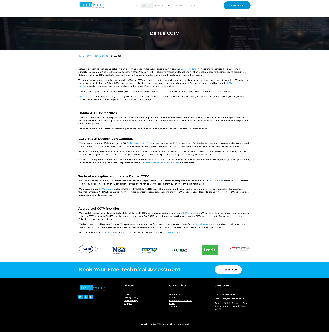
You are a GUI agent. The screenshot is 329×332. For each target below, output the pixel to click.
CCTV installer (216, 181)
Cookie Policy (131, 300)
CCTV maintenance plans (205, 224)
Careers (128, 294)
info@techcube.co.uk (233, 299)
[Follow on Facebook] (91, 297)
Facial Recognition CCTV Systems (161, 162)
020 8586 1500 (173, 232)
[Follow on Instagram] (80, 297)
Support (178, 6)
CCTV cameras (105, 189)
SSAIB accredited (192, 213)
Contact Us (190, 6)
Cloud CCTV (84, 96)
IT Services (174, 294)
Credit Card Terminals (180, 300)
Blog (170, 6)
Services (146, 6)
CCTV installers (188, 69)
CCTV (172, 303)
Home (136, 6)
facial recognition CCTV (139, 143)
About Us (159, 6)
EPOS (172, 297)
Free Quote (237, 5)
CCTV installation (109, 232)
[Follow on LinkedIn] (86, 297)
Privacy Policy (131, 297)
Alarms (173, 307)
